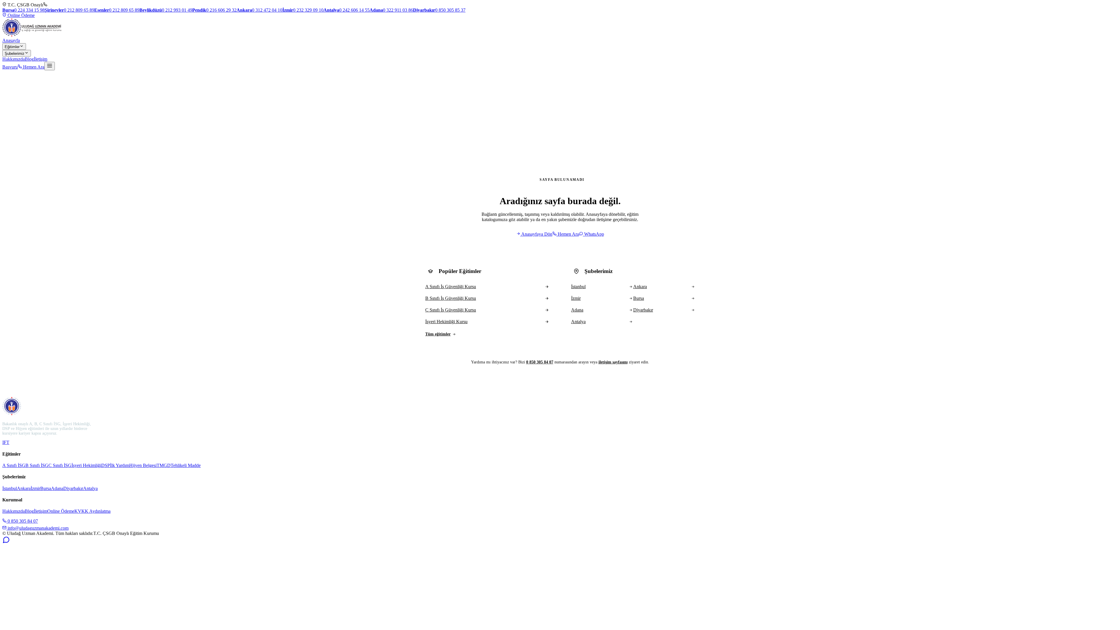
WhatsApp (593, 234)
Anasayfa (11, 40)
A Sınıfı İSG (13, 465)
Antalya (90, 488)
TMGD (164, 465)
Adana (57, 488)
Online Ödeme (20, 15)
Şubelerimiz (14, 53)
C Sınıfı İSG (59, 465)
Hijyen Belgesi (143, 465)
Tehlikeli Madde (186, 465)
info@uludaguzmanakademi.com (37, 528)
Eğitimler (12, 47)
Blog (29, 59)
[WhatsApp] (6, 542)
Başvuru (10, 66)
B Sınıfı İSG (36, 465)
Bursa (45, 488)
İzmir (35, 488)
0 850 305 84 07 (539, 362)
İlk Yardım (119, 465)
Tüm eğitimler (438, 334)
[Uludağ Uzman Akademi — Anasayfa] (31, 27)
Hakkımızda (13, 59)
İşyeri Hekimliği (86, 465)
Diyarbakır (73, 488)
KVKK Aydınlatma (92, 511)
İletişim (40, 59)
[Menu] (49, 66)
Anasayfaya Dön (536, 234)
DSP (105, 465)
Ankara (24, 488)
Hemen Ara (33, 66)
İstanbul (9, 488)
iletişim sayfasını (613, 362)
